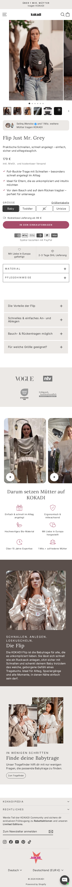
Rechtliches (13, 809)
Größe (9, 202)
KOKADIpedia (13, 801)
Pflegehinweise (18, 277)
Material (12, 268)
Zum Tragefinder (16, 775)
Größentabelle (60, 202)
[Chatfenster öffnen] (64, 880)
